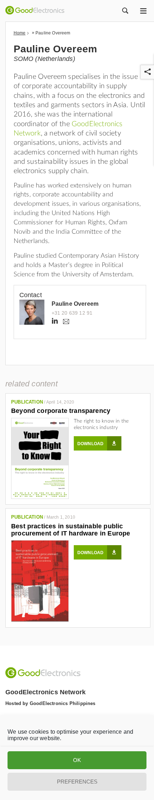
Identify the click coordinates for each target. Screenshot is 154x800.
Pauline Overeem (75, 304)
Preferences (77, 781)
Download (90, 443)
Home (20, 32)
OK (77, 760)
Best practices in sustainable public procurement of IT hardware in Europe (70, 530)
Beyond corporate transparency (60, 410)
